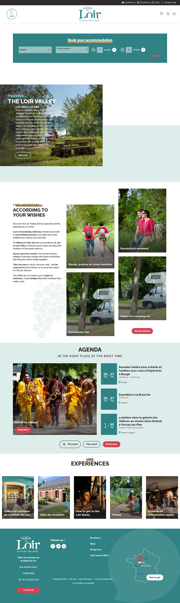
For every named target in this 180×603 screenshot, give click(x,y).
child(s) (136, 50)
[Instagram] (64, 546)
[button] (168, 14)
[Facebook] (53, 546)
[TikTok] (58, 546)
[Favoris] (161, 14)
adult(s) (107, 50)
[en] (174, 13)
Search (155, 56)
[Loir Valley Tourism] (90, 14)
